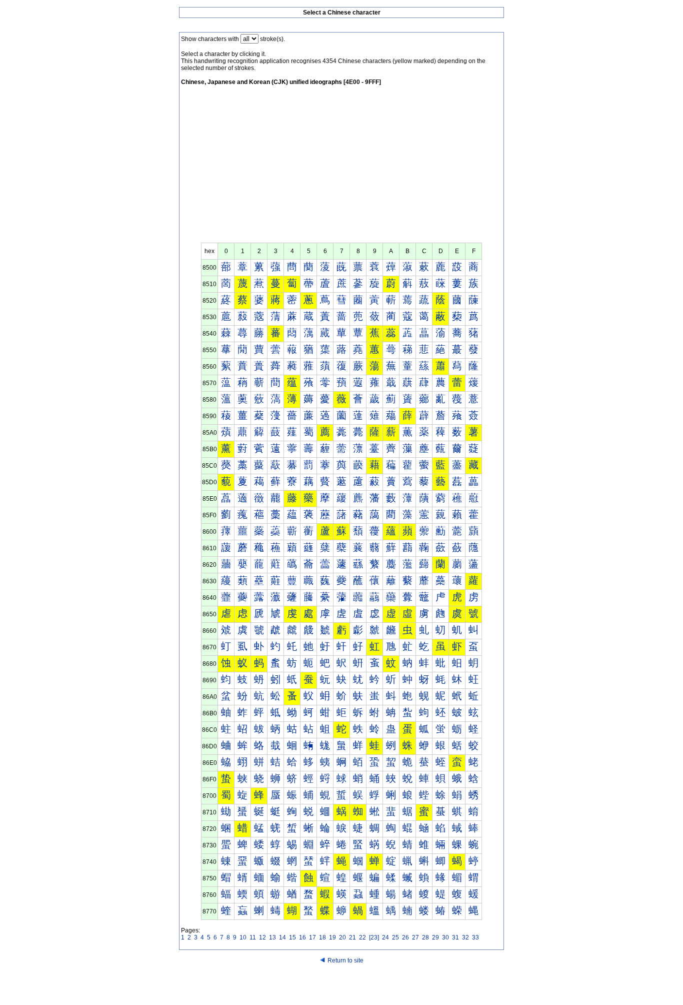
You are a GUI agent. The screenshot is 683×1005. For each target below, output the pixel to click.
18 (322, 937)
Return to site (346, 960)
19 (332, 937)
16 (302, 937)
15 (292, 937)
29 (435, 937)
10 (243, 937)
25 (395, 937)
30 (445, 937)
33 (475, 937)
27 (415, 937)
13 (272, 937)
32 (465, 937)
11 (253, 937)
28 (425, 937)
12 (262, 937)
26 (405, 937)
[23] (374, 937)
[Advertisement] (341, 168)
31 (455, 937)
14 (282, 937)
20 (342, 937)
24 (385, 937)
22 (362, 937)
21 (352, 937)
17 (312, 937)
